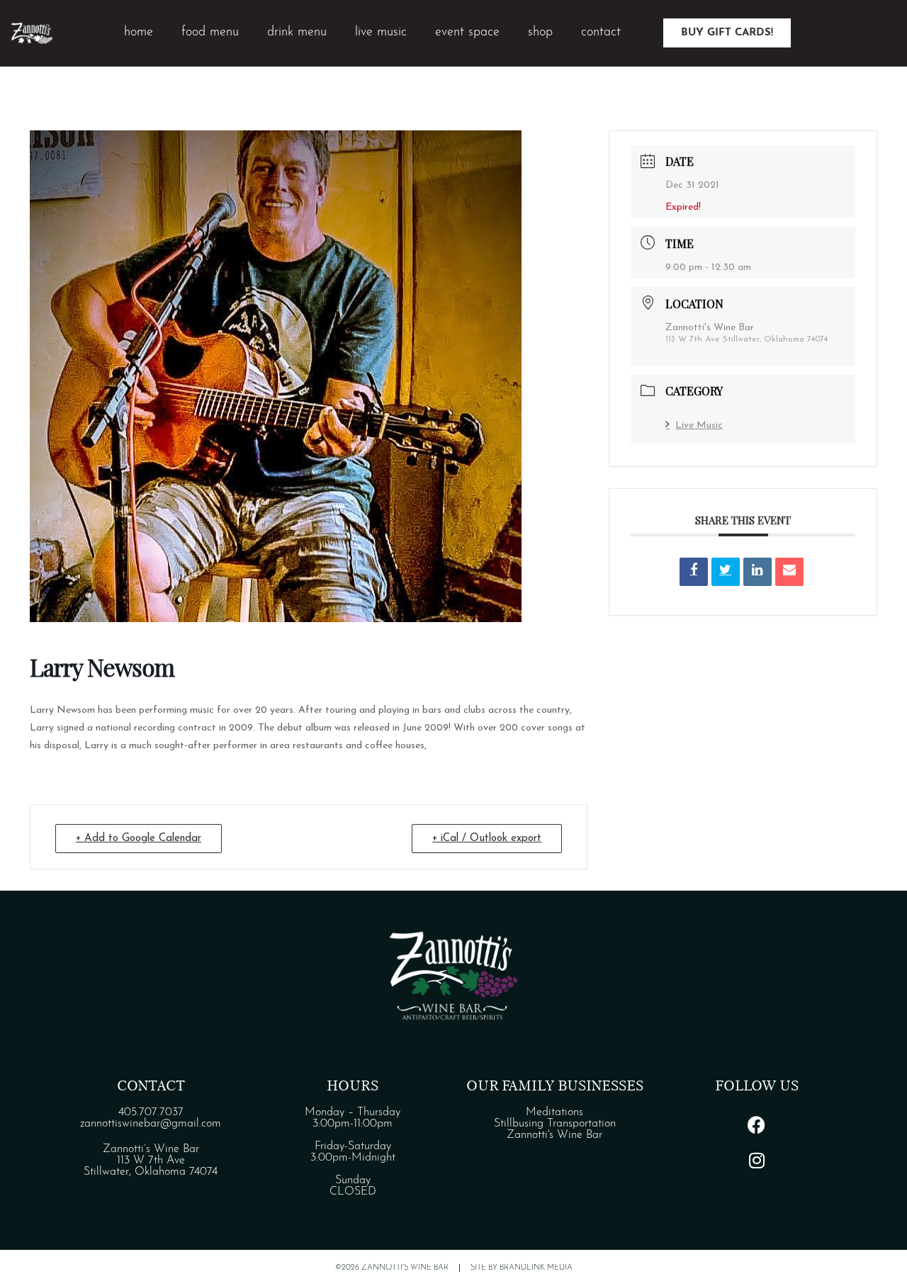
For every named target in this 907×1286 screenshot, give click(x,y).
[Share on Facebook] (694, 572)
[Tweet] (725, 572)
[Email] (789, 572)
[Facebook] (756, 1124)
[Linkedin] (757, 572)
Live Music (699, 425)
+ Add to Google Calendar (138, 838)
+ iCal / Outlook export (486, 838)
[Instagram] (756, 1160)
